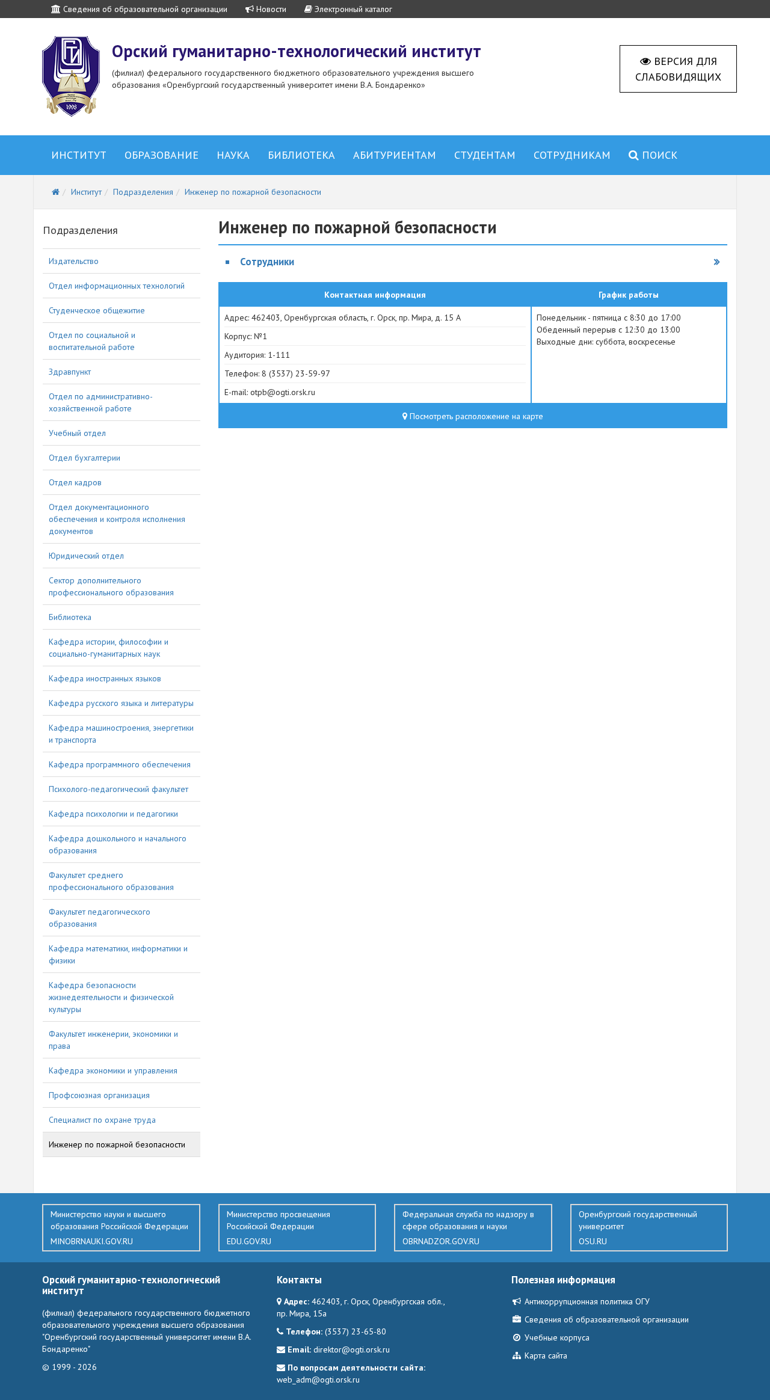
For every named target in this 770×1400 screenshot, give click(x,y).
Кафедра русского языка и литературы (121, 703)
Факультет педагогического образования (99, 917)
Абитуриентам (394, 155)
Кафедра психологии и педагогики (113, 813)
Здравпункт (70, 371)
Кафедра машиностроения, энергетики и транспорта (121, 733)
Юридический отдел (86, 555)
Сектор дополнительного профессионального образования (111, 586)
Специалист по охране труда (102, 1119)
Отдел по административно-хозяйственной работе (101, 402)
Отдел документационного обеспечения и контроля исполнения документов (117, 519)
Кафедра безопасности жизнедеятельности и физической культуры (111, 997)
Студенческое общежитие (97, 310)
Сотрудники (267, 261)
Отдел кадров (75, 482)
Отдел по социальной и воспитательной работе (92, 341)
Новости (270, 9)
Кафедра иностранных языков (105, 678)
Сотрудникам (572, 155)
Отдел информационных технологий (117, 285)
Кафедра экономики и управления (113, 1070)
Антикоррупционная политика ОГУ (586, 1301)
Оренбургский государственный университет (638, 1228)
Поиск (658, 155)
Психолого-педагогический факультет (118, 789)
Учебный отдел (77, 433)
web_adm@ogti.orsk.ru (318, 1379)
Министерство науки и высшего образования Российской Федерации (119, 1228)
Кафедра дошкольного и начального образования (117, 844)
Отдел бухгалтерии (84, 457)
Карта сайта (544, 1355)
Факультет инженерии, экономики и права (113, 1039)
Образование (162, 155)
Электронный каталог (352, 9)
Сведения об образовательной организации (144, 9)
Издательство (74, 261)
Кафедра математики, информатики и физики (118, 954)
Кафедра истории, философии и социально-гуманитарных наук (108, 647)
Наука (233, 155)
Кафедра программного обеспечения (120, 764)
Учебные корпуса (556, 1337)
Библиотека (301, 155)
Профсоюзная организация (99, 1095)
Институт (78, 155)
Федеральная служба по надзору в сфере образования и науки (468, 1228)
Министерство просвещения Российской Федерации (278, 1228)
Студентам (485, 155)
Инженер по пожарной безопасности (117, 1144)
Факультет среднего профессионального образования (111, 881)
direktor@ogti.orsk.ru (351, 1349)
